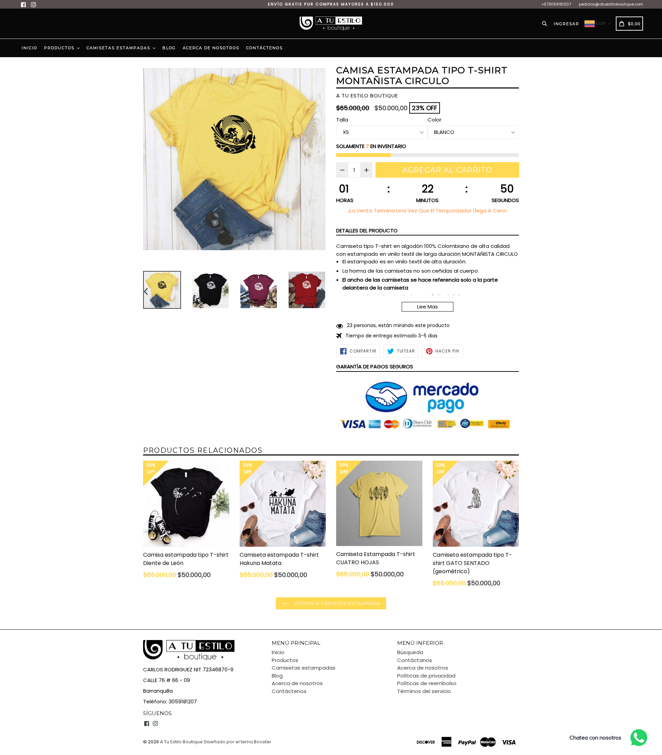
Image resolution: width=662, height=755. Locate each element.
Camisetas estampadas (119, 47)
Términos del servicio (424, 691)
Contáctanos (414, 660)
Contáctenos (264, 47)
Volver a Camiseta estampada (336, 603)
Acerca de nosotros (211, 47)
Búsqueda (410, 652)
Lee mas (427, 306)
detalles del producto (367, 230)
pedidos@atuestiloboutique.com (611, 4)
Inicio (29, 47)
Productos (60, 47)
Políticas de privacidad (426, 675)
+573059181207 (556, 4)
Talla (342, 119)
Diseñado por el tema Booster (237, 741)
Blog (169, 47)
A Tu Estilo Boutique (181, 741)
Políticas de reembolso (427, 683)
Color (434, 119)
